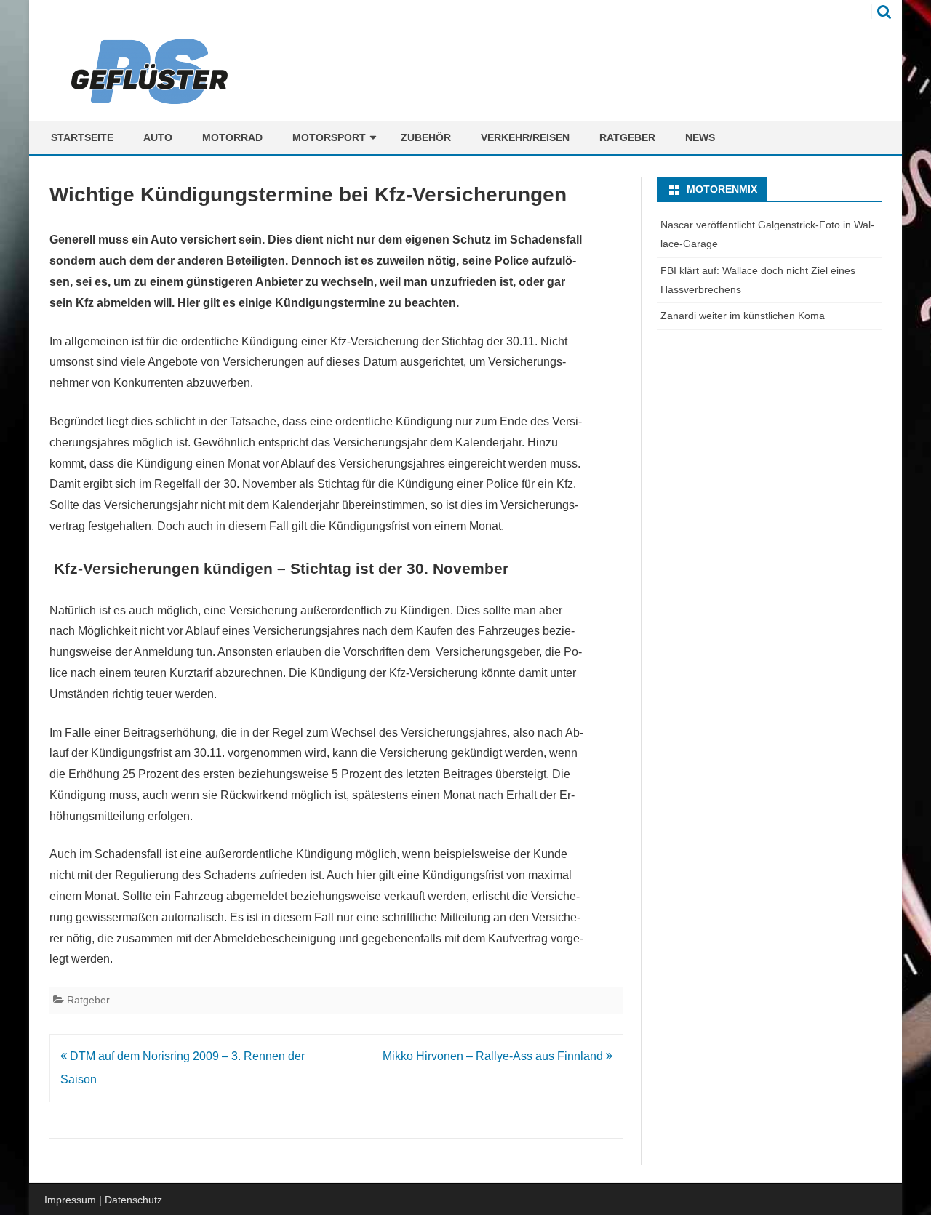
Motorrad (232, 137)
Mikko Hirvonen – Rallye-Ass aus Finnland (494, 1056)
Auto (157, 137)
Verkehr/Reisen (525, 137)
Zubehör (426, 137)
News (700, 137)
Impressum (70, 1200)
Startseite (82, 137)
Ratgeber (627, 137)
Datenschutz (133, 1200)
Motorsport (329, 137)
